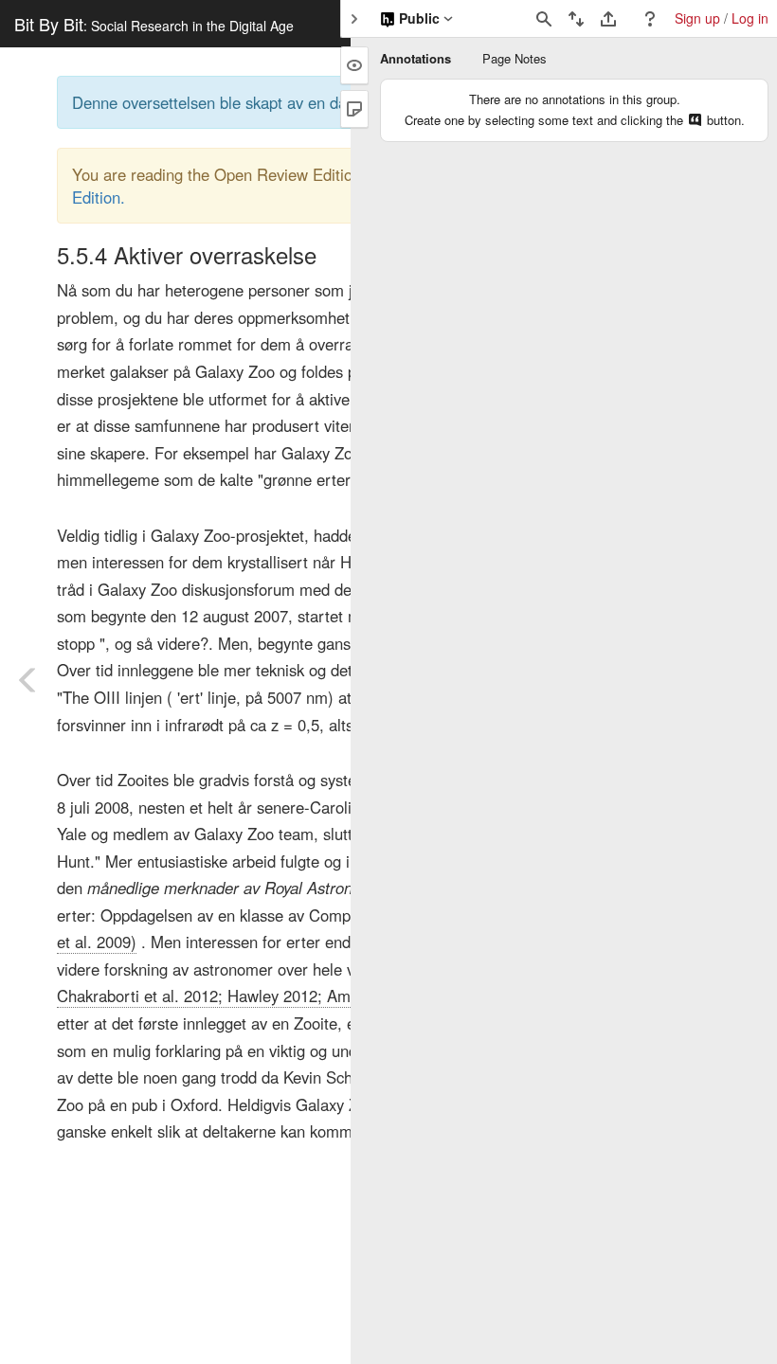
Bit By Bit (154, 23)
